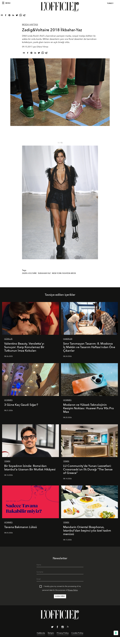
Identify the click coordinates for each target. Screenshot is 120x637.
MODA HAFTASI (30, 24)
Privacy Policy (73, 590)
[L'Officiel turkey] (60, 6)
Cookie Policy (77, 633)
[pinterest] (9, 15)
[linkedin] (13, 15)
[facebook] (6, 15)
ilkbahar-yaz (44, 273)
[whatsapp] (20, 15)
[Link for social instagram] (62, 627)
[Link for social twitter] (52, 627)
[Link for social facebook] (57, 627)
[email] (2, 15)
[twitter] (17, 15)
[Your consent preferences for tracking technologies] (116, 633)
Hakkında (41, 633)
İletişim (51, 633)
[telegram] (24, 15)
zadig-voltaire (29, 273)
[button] (95, 202)
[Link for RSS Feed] (68, 627)
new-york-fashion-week (64, 273)
